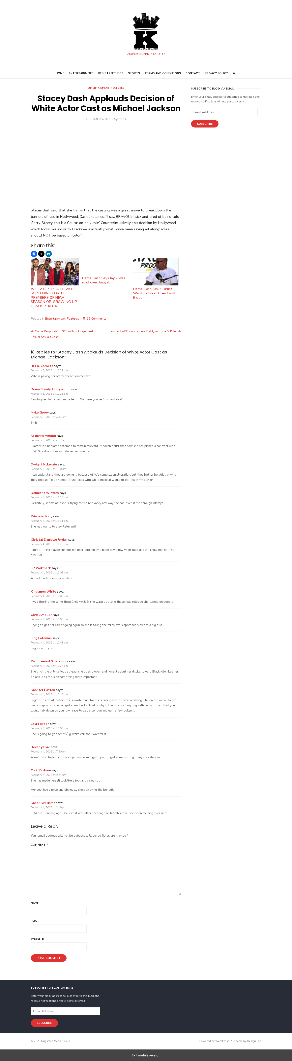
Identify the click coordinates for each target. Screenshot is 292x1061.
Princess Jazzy (41, 516)
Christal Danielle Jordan (49, 539)
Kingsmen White (43, 591)
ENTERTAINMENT (81, 73)
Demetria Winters (45, 493)
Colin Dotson (41, 770)
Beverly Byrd (40, 747)
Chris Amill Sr (41, 615)
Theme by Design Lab (247, 1041)
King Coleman (41, 638)
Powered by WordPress (214, 1041)
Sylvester (120, 119)
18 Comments (96, 318)
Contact (193, 73)
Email (35, 921)
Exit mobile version (146, 1055)
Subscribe (205, 124)
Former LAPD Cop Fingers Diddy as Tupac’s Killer (143, 331)
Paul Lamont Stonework (49, 661)
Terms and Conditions (163, 73)
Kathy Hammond (43, 436)
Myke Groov (40, 412)
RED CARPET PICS (110, 73)
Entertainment (98, 88)
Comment (39, 845)
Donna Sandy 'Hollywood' (50, 389)
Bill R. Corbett (42, 366)
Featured (118, 88)
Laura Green (40, 724)
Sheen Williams (43, 803)
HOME (60, 73)
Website (37, 939)
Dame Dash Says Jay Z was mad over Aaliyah (103, 280)
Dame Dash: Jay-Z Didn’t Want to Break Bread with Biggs (154, 293)
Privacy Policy (216, 73)
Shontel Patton (43, 690)
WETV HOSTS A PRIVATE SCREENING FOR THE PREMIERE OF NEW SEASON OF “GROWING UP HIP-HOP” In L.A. (54, 298)
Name (35, 903)
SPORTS (134, 73)
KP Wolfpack (41, 568)
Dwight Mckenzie (44, 464)
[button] (34, 254)
